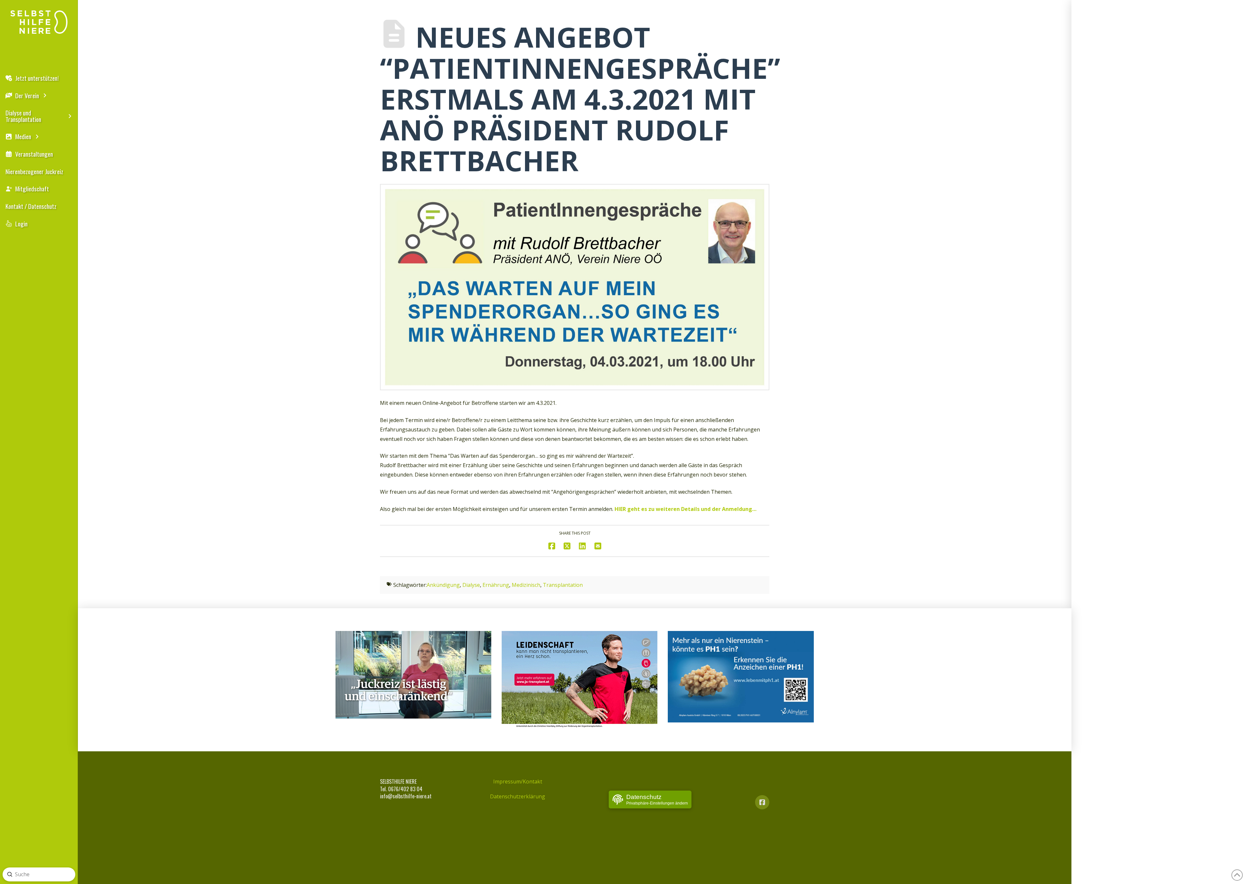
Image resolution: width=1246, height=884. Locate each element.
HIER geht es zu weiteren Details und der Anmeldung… (685, 509)
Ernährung (496, 584)
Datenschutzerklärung (517, 796)
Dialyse (471, 584)
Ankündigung (443, 584)
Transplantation (563, 584)
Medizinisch (526, 584)
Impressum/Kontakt (517, 781)
